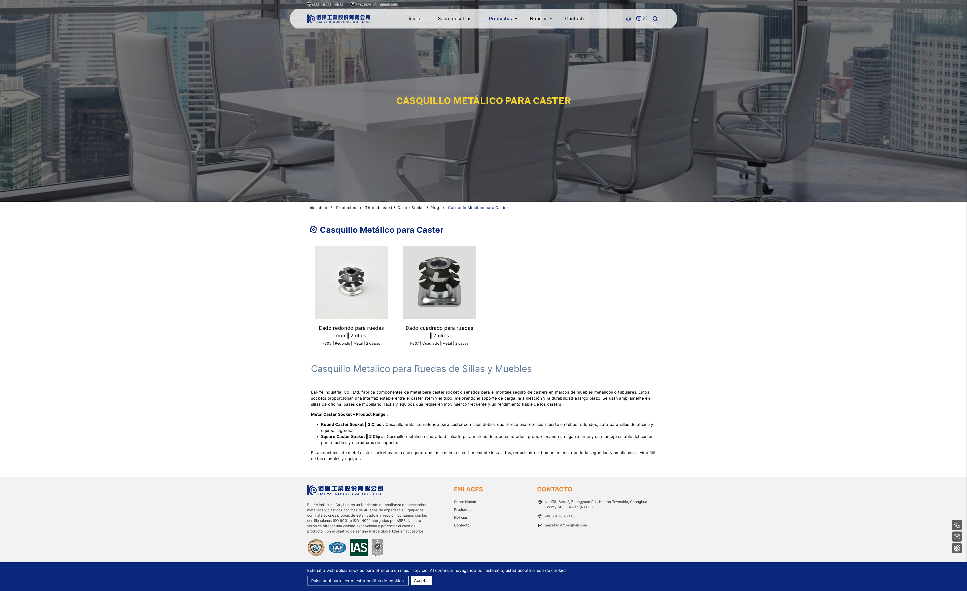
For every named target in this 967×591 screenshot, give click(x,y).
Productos (346, 207)
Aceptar (421, 580)
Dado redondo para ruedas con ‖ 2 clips (351, 332)
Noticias (461, 517)
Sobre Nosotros (467, 501)
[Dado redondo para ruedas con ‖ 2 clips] (351, 282)
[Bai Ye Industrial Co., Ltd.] (338, 18)
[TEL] (957, 525)
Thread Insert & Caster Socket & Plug (402, 207)
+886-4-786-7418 (327, 4)
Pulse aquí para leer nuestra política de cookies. (358, 580)
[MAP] (957, 548)
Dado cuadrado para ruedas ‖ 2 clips (439, 332)
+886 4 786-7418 (560, 516)
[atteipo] (345, 493)
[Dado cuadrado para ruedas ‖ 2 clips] (439, 282)
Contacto (575, 18)
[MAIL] (957, 536)
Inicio (414, 18)
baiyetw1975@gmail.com (376, 4)
